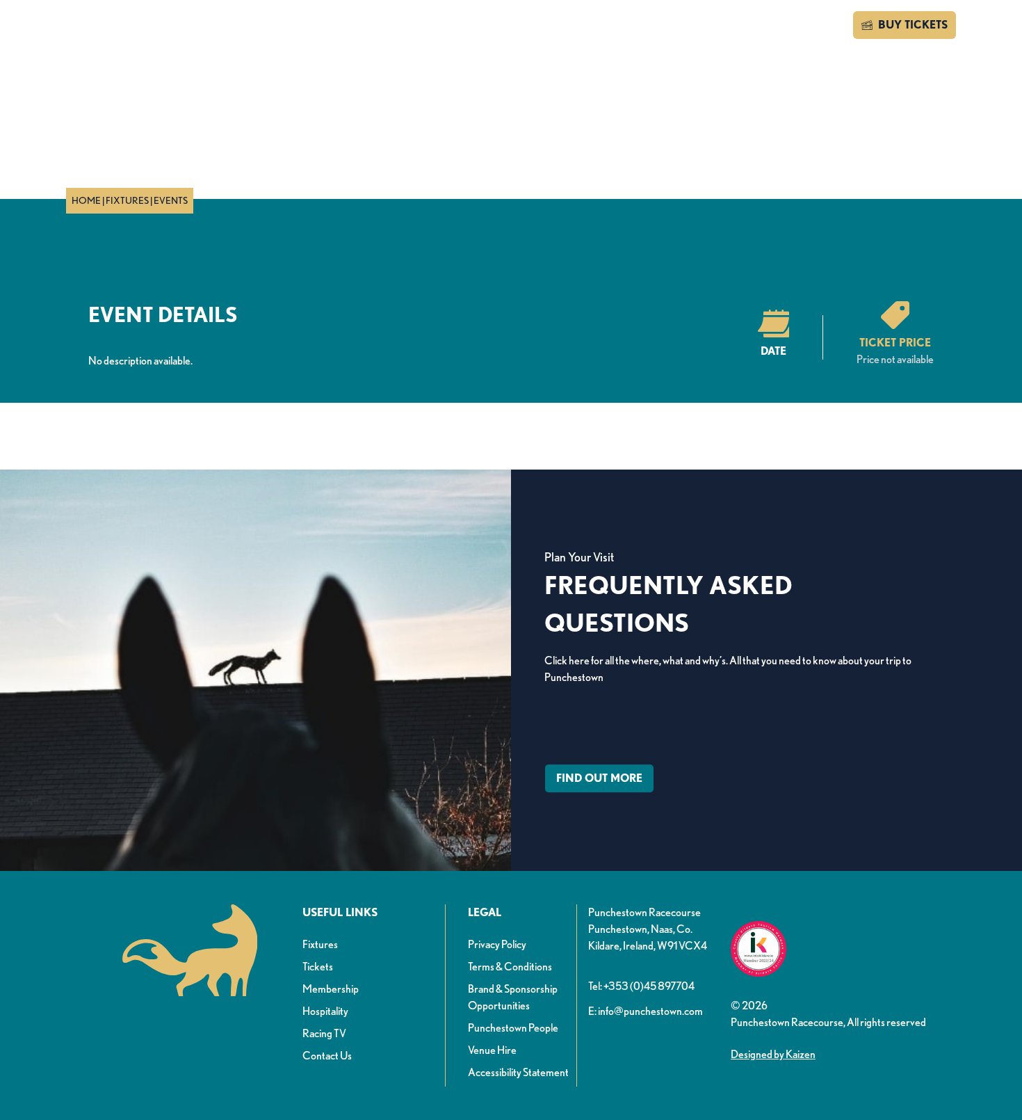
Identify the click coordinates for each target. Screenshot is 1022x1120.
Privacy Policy (497, 944)
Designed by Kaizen (773, 1054)
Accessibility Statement (518, 1072)
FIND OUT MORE (599, 778)
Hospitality (325, 1011)
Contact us (803, 24)
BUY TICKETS (913, 24)
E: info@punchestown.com (645, 1011)
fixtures (127, 200)
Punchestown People (513, 1027)
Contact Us (327, 1055)
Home (86, 200)
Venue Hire (492, 1050)
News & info (351, 26)
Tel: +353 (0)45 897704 (641, 986)
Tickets (317, 966)
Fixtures (320, 944)
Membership (330, 988)
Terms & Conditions (510, 966)
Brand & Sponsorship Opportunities (513, 997)
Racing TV (324, 1033)
